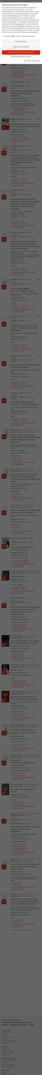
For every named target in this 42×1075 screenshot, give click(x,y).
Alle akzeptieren (21, 41)
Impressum (27, 61)
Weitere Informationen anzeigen (21, 56)
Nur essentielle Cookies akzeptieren (21, 52)
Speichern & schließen (21, 47)
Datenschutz (36, 61)
